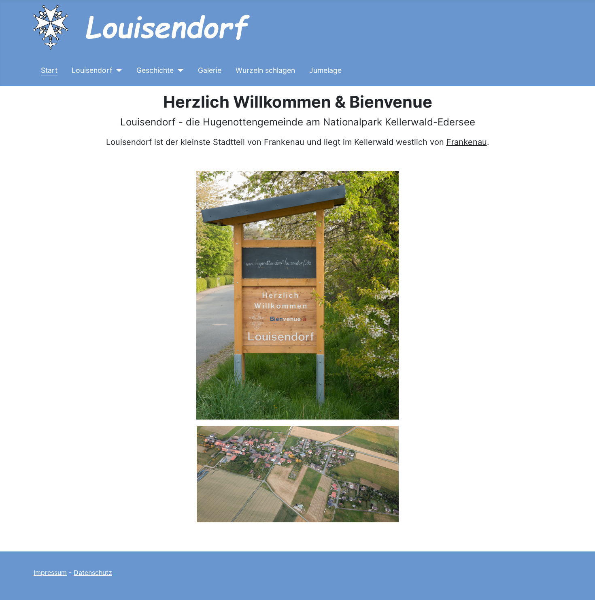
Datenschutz (93, 572)
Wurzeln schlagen (265, 70)
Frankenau (466, 142)
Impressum (50, 572)
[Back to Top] (581, 585)
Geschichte (155, 70)
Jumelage (325, 70)
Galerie (209, 70)
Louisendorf (92, 70)
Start (49, 70)
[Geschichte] (179, 70)
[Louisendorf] (117, 70)
